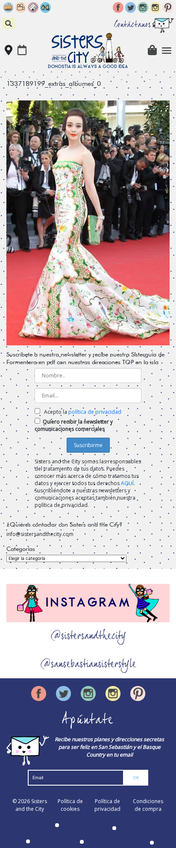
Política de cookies (70, 805)
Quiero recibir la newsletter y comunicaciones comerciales (74, 425)
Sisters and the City (31, 805)
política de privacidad (94, 411)
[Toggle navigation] (167, 51)
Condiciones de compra (148, 805)
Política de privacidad (107, 805)
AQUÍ (127, 483)
